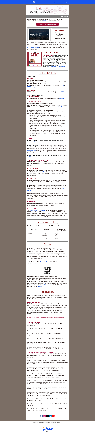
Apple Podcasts (56, 66)
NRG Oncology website (33, 47)
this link (45, 20)
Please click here (31, 150)
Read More (61, 98)
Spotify (50, 66)
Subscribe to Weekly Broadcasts (47, 24)
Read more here (37, 263)
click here (40, 286)
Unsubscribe (38, 425)
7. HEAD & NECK (31, 201)
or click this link (43, 261)
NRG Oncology (31, 87)
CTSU (62, 85)
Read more (35, 313)
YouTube (63, 66)
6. (28, 178)
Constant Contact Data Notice (54, 425)
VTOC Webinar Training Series (37, 210)
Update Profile (44, 425)
